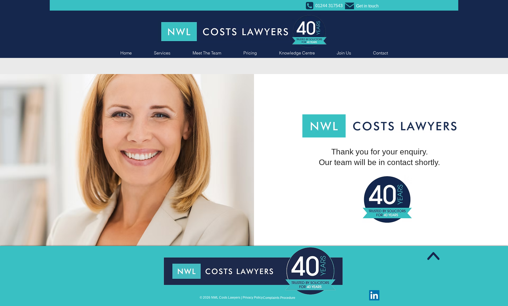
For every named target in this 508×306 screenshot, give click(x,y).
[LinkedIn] (374, 295)
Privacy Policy (253, 297)
